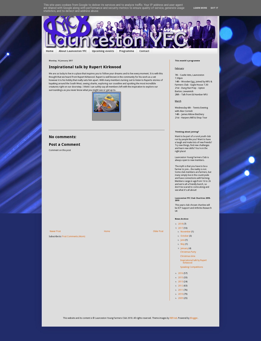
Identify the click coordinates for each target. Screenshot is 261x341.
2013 (181, 281)
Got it (214, 8)
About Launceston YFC (73, 51)
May (183, 244)
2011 (181, 290)
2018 (181, 224)
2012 (181, 285)
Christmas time (187, 256)
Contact (144, 51)
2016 (181, 273)
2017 (181, 228)
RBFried (173, 318)
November (186, 231)
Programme (126, 51)
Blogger (194, 318)
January (185, 248)
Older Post (158, 231)
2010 (181, 294)
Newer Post (55, 231)
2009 (181, 298)
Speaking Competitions (191, 267)
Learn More (200, 8)
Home (49, 51)
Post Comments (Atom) (73, 236)
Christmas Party (188, 252)
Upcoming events (103, 51)
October (185, 236)
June (183, 240)
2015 (181, 277)
